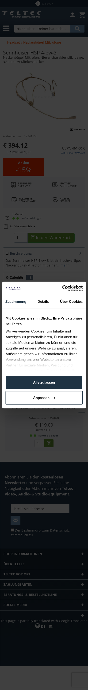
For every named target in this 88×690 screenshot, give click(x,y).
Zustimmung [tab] (15, 301)
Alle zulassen (44, 382)
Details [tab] (43, 301)
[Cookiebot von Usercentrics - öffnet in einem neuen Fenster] (63, 288)
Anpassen (41, 398)
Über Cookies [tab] (71, 301)
